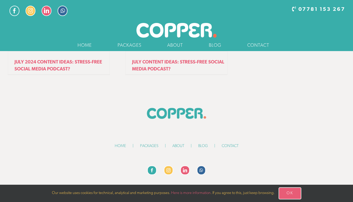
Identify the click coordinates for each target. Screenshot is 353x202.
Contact (230, 146)
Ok (290, 193)
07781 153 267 (321, 9)
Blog (203, 146)
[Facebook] (152, 170)
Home (120, 146)
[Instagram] (168, 170)
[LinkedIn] (185, 170)
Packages (149, 146)
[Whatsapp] (201, 170)
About (178, 146)
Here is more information (191, 193)
